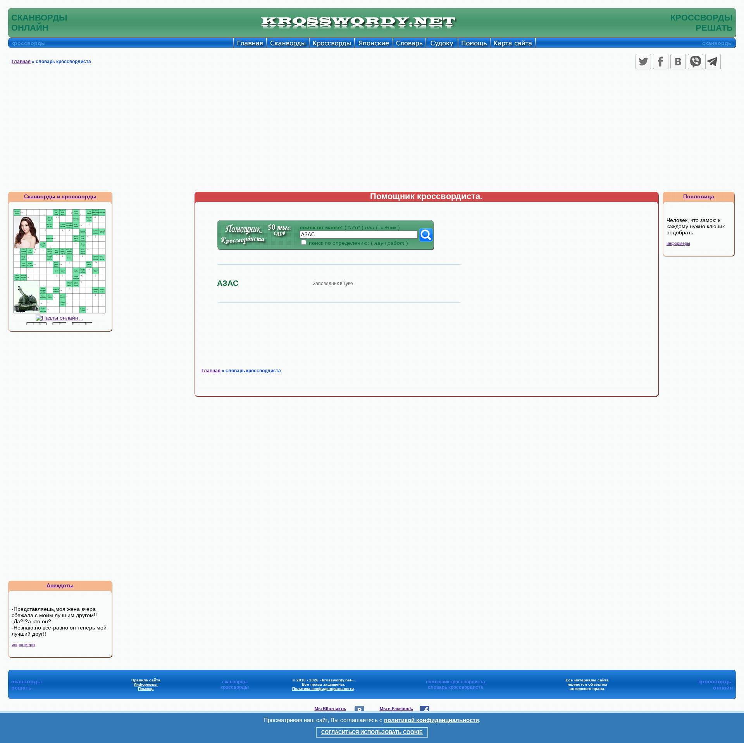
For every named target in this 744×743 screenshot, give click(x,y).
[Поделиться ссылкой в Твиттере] (643, 61)
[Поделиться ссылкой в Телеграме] (713, 61)
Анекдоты (60, 585)
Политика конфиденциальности (323, 688)
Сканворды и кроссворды (60, 196)
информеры (23, 644)
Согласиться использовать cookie (372, 732)
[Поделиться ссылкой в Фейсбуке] (660, 61)
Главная (21, 61)
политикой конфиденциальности (431, 720)
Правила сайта (145, 680)
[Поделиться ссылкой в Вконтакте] (678, 61)
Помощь (145, 688)
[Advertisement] (372, 133)
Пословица (698, 196)
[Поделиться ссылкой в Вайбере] (695, 61)
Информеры (146, 684)
